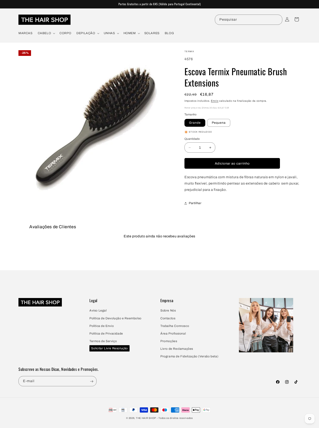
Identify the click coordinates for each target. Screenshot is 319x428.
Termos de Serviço (103, 341)
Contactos (167, 318)
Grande (195, 122)
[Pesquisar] (277, 19)
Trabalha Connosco (174, 326)
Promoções (168, 341)
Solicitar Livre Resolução (109, 348)
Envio (215, 100)
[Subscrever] (91, 381)
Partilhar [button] (195, 203)
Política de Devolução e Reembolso (115, 318)
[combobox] (248, 20)
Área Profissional (173, 333)
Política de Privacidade (106, 333)
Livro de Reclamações (176, 348)
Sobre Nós (168, 310)
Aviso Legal (98, 310)
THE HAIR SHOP (146, 418)
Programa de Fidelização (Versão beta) (189, 356)
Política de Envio (101, 326)
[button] (46, 33)
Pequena (219, 122)
